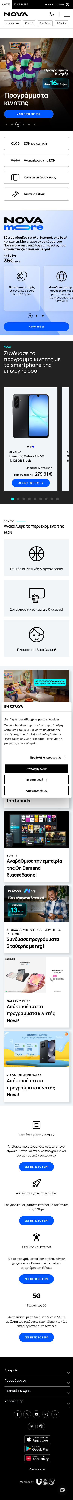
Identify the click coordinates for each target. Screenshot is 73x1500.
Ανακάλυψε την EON (40, 160)
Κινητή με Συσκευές (40, 177)
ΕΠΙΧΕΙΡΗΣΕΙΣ (20, 4)
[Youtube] (36, 1414)
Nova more (12, 23)
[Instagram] (46, 1414)
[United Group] (37, 1482)
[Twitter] (27, 1414)
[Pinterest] (32, 1427)
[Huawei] (37, 1458)
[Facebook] (18, 1414)
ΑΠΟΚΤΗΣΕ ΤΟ (28, 483)
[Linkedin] (55, 1414)
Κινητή (29, 23)
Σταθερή (45, 23)
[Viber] (41, 1427)
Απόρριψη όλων (36, 790)
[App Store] (37, 1439)
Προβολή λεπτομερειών (46, 757)
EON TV (61, 23)
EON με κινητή (35, 143)
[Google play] (37, 1449)
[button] (6, 124)
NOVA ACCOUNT (54, 4)
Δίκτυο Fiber (34, 194)
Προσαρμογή (34, 779)
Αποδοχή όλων (36, 768)
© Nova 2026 (37, 1469)
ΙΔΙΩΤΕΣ (5, 4)
